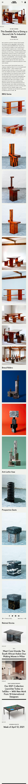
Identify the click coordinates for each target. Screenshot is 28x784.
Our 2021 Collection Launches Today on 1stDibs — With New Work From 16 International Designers (14, 691)
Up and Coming (14, 29)
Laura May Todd (14, 39)
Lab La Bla (14, 44)
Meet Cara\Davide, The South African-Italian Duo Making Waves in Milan (14, 654)
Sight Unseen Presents (14, 683)
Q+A (14, 648)
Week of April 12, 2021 (14, 727)
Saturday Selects (14, 724)
